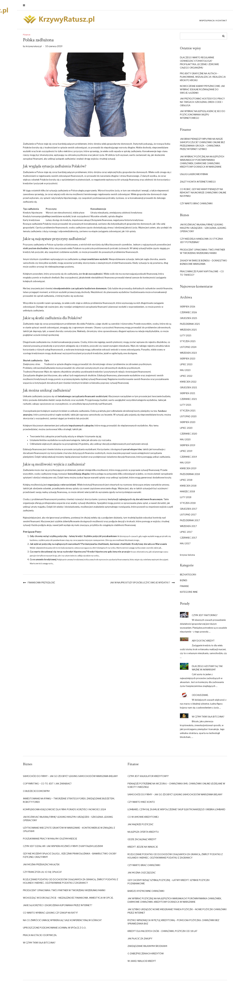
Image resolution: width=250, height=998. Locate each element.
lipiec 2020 (186, 428)
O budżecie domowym (36, 791)
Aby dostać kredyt (203, 640)
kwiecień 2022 (188, 381)
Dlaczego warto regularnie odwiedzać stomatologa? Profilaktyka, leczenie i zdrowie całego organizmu (199, 62)
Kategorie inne (189, 592)
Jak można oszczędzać (142, 872)
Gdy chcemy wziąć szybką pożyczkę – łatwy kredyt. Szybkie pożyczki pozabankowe (73, 536)
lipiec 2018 (186, 480)
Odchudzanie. (200, 695)
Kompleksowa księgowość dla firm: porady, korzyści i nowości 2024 (64, 809)
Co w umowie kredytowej (43, 559)
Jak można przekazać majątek (41, 864)
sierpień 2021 (187, 393)
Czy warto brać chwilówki (196, 203)
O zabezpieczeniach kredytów (146, 953)
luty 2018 (185, 497)
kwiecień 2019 (188, 468)
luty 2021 (185, 404)
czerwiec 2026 (188, 312)
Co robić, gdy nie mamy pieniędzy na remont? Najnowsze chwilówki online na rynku (203, 192)
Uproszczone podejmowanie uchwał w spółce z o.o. (54, 927)
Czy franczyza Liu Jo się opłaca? (42, 872)
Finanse (26, 34)
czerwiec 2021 (188, 399)
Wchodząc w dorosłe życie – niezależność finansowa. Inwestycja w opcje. (68, 897)
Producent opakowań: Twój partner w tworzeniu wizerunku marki (202, 251)
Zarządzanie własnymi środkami (147, 946)
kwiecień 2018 (188, 485)
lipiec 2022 (186, 376)
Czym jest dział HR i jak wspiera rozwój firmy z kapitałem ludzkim (63, 846)
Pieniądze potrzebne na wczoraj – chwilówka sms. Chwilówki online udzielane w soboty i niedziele (176, 785)
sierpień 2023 (187, 358)
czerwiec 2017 (188, 537)
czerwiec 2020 (188, 433)
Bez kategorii (188, 574)
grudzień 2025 (188, 318)
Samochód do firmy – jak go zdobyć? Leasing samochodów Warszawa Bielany (70, 776)
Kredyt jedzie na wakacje (143, 846)
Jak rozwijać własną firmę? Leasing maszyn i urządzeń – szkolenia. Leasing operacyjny (203, 228)
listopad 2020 (188, 416)
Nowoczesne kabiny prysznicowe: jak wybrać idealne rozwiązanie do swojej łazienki (202, 89)
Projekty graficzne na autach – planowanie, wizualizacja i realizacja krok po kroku (203, 77)
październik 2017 (190, 520)
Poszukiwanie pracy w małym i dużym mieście (50, 838)
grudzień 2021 (188, 387)
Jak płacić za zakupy (140, 938)
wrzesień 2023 (188, 352)
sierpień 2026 (187, 306)
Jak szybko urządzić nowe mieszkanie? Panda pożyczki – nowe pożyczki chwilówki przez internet (177, 911)
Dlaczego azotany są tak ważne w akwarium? (207, 668)
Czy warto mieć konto (141, 802)
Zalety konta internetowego (198, 181)
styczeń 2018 (188, 503)
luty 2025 (185, 335)
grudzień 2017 (188, 508)
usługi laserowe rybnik (194, 174)
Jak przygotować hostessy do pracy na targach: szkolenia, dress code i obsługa (202, 102)
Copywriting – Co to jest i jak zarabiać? (47, 783)
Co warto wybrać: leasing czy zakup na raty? (50, 912)
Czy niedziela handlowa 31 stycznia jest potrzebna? (201, 240)
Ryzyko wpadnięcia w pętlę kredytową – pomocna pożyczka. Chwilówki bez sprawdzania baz (173, 922)
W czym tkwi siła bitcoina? (208, 716)
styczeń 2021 (188, 410)
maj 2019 (185, 462)
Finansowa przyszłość (41, 582)
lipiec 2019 (186, 451)
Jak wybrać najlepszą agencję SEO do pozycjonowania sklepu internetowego (202, 114)
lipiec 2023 (186, 364)
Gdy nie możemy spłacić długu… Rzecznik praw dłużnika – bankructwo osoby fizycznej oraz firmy (69, 855)
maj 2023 (185, 370)
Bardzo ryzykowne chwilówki (146, 891)
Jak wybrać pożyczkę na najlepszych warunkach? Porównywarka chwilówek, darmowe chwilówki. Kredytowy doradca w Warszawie (98, 544)
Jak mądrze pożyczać (140, 824)
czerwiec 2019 (188, 456)
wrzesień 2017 (188, 526)
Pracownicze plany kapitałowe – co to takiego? (202, 273)
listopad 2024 (188, 347)
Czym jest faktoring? (205, 615)
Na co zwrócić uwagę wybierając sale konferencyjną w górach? (62, 920)
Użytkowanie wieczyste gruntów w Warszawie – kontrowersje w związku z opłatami (69, 829)
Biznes (183, 580)
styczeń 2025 (188, 341)
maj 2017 (185, 543)
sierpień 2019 (187, 445)
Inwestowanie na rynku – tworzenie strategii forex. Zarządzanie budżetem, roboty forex (69, 800)
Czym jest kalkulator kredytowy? (148, 776)
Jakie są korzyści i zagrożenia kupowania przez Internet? (57, 905)
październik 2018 (190, 474)
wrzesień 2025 (188, 329)
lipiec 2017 (186, 532)
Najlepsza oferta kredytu (143, 831)
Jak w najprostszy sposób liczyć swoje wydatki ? (140, 582)
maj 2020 (185, 439)
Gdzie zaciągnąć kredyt (142, 839)
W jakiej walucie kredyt (142, 961)
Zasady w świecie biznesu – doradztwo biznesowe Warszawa (203, 262)
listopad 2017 (188, 514)
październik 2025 (190, 324)
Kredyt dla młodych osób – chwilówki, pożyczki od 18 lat (162, 931)
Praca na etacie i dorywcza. (40, 935)
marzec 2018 (187, 491)
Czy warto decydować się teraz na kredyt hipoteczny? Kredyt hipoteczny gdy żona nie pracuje (80, 551)
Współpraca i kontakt (213, 20)
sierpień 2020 (187, 422)
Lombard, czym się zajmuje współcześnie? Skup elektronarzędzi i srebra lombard (176, 809)
